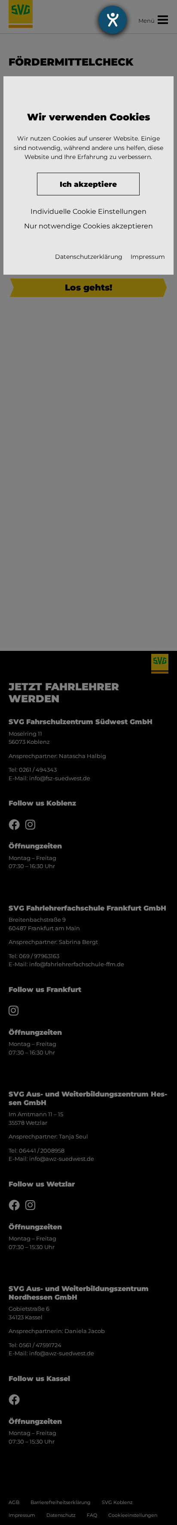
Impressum (148, 257)
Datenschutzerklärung (88, 257)
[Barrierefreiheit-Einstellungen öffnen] (112, 20)
